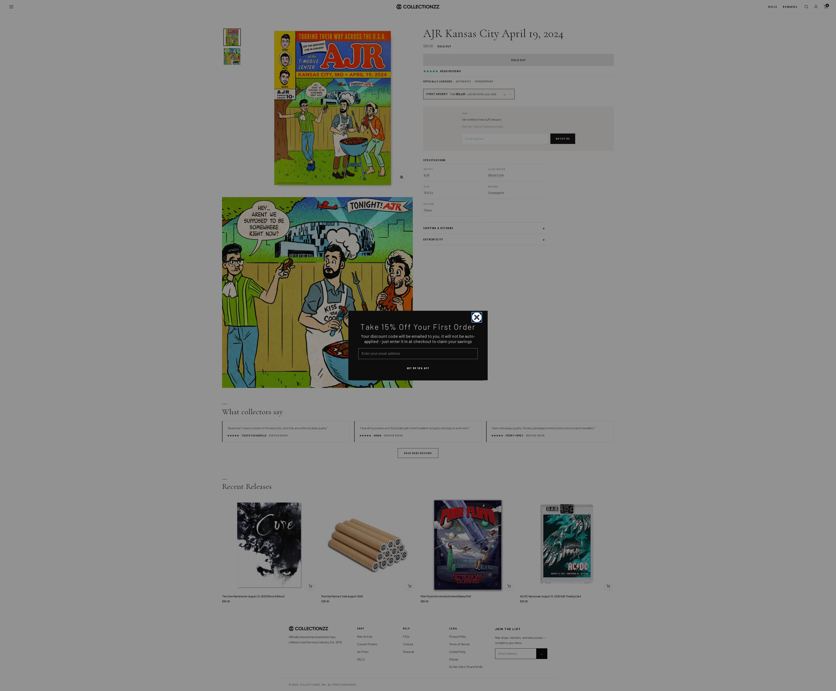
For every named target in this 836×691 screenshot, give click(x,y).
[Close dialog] (477, 317)
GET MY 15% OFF (418, 367)
